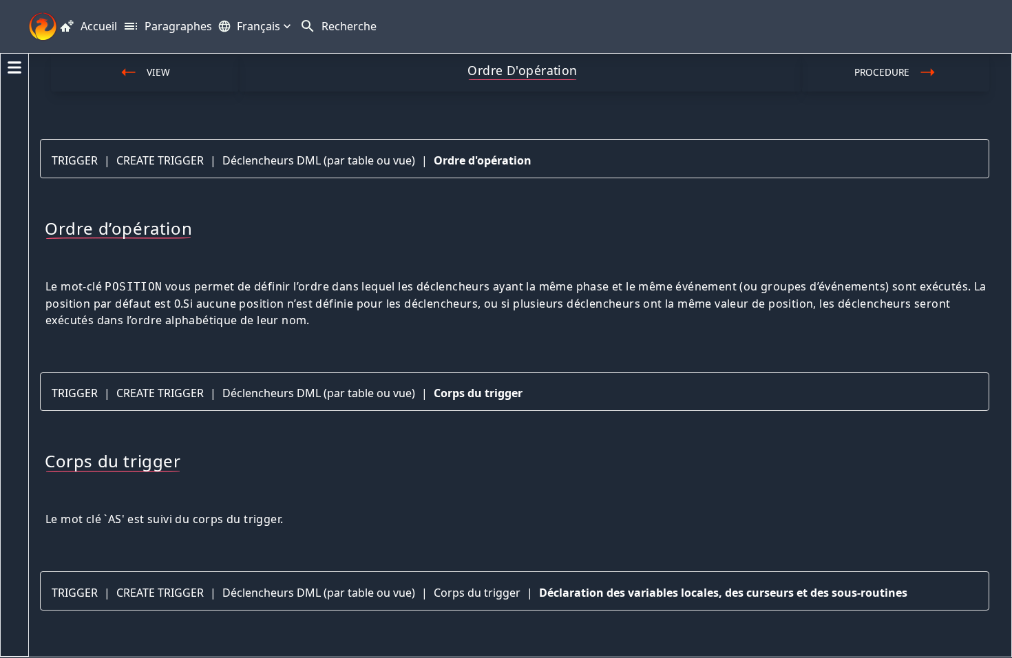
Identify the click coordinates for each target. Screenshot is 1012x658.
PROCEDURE (881, 71)
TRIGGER (75, 160)
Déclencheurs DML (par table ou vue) (318, 160)
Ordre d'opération (482, 160)
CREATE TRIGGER (160, 160)
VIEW (158, 71)
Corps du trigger (478, 393)
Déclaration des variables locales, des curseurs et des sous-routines (723, 592)
